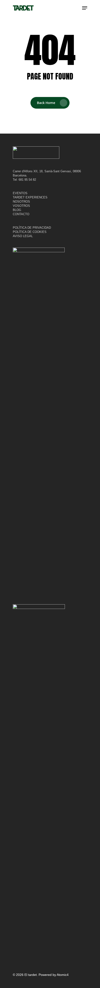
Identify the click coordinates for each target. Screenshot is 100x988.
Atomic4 (63, 975)
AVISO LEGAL (23, 236)
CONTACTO (21, 214)
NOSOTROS (21, 201)
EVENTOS (20, 193)
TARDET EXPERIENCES (30, 197)
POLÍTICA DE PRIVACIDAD (32, 227)
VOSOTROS (21, 205)
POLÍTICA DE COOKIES (30, 232)
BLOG (17, 210)
